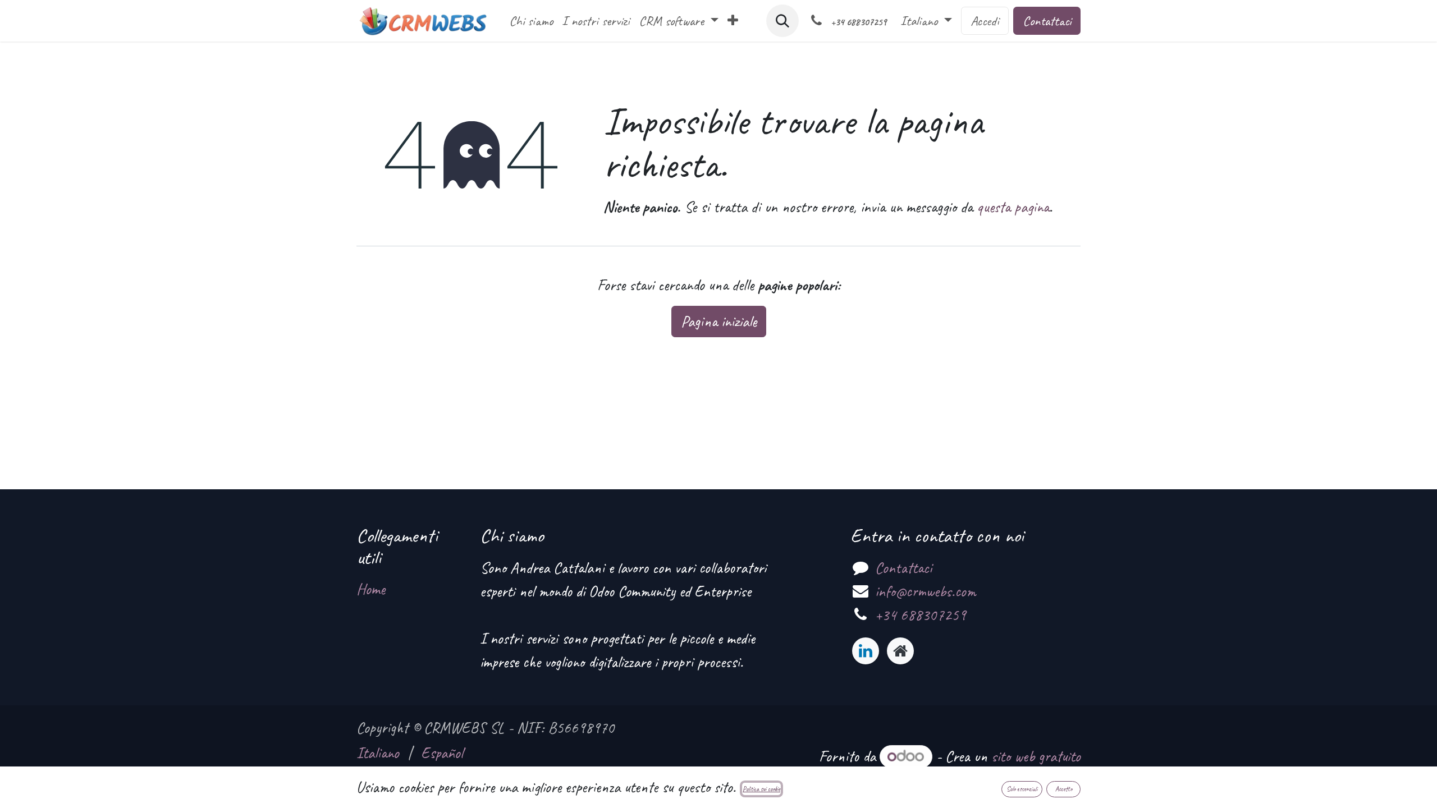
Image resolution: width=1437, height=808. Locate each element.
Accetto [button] (1063, 788)
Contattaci (1047, 20)
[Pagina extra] (900, 650)
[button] (782, 20)
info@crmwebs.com (925, 591)
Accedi (985, 20)
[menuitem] (531, 20)
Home (370, 589)
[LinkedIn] (865, 650)
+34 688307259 (920, 615)
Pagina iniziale (719, 321)
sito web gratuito (1036, 756)
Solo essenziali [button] (1021, 788)
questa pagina (1013, 207)
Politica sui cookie (761, 788)
